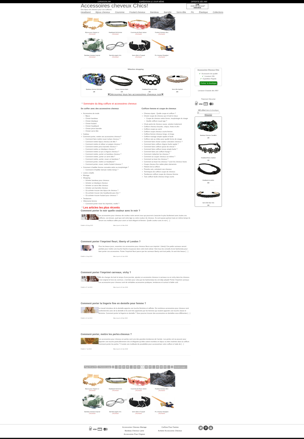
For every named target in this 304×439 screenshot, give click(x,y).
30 (127, 367)
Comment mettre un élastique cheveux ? (101, 149)
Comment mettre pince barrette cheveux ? (101, 147)
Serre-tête (181, 12)
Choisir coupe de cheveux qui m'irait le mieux (161, 116)
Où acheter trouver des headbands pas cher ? (103, 193)
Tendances (87, 198)
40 (157, 367)
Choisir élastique (92, 121)
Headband (86, 12)
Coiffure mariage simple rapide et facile (158, 136)
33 (135, 367)
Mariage (86, 175)
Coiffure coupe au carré (153, 129)
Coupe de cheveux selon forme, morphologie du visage (167, 118)
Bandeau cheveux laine (134, 431)
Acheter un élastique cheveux (97, 183)
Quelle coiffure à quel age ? (156, 121)
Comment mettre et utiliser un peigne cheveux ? (104, 144)
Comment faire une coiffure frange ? (157, 152)
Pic (192, 12)
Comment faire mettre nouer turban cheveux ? (103, 139)
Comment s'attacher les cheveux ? (157, 154)
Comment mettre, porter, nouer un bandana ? (103, 159)
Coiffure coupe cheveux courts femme (158, 131)
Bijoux (88, 116)
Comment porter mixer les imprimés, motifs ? (102, 204)
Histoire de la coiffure (152, 167)
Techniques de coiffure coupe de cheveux (159, 172)
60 (165, 367)
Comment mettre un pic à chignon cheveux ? (102, 152)
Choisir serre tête (92, 131)
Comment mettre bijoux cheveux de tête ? (101, 142)
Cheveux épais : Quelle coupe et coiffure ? (160, 113)
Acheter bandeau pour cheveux (97, 180)
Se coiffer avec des (100, 108)
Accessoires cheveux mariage (134, 427)
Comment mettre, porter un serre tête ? (100, 157)
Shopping (86, 178)
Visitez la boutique (208, 83)
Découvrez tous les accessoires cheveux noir (135, 94)
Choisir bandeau (92, 118)
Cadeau (86, 134)
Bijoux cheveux (103, 12)
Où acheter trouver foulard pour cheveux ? (102, 195)
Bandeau (154, 12)
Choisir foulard (91, 123)
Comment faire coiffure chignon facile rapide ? (161, 144)
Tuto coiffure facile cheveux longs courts (159, 177)
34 (139, 367)
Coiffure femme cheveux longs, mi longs (159, 134)
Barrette (167, 12)
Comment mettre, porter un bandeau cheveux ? (103, 154)
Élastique (203, 12)
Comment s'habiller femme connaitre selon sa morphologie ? (106, 167)
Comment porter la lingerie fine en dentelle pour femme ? (113, 303)
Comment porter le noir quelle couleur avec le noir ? (110, 210)
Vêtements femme (90, 201)
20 (124, 367)
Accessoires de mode (91, 113)
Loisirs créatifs (88, 173)
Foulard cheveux (137, 12)
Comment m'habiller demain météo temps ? (102, 170)
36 (146, 367)
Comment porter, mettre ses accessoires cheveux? (102, 136)
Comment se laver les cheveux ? (156, 159)
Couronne (119, 12)
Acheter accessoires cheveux (170, 431)
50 (161, 367)
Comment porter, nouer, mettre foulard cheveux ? (104, 164)
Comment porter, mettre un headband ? (100, 162)
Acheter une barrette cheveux (97, 188)
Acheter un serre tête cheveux (97, 185)
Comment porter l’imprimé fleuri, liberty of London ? (110, 241)
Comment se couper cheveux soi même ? (159, 157)
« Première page (104, 367)
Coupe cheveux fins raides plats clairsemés (160, 164)
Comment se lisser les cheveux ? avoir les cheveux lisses (165, 162)
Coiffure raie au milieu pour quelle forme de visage (163, 139)
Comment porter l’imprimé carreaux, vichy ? (106, 272)
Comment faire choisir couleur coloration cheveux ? (163, 142)
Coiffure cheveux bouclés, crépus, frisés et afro (161, 126)
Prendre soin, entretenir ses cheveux (158, 169)
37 (150, 367)
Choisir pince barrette (94, 128)
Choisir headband (92, 126)
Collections (218, 12)
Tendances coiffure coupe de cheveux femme (161, 174)
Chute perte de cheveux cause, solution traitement (163, 124)
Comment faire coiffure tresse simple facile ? (160, 149)
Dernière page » (180, 367)
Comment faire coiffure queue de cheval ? (160, 147)
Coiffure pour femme (170, 427)
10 (120, 367)
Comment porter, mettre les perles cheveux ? (106, 334)
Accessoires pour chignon (134, 434)
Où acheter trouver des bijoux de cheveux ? (102, 190)
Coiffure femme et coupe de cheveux (159, 108)
